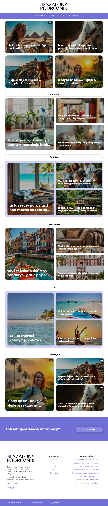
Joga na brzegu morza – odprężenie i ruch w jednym (78, 339)
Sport (44, 16)
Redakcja (12, 483)
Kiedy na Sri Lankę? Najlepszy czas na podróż (77, 81)
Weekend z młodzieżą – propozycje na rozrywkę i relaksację (78, 247)
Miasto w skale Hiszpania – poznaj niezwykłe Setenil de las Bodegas (78, 47)
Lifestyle (63, 16)
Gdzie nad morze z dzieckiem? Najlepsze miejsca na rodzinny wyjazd (86, 483)
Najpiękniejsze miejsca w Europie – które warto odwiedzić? (25, 81)
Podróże (53, 16)
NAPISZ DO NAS (89, 429)
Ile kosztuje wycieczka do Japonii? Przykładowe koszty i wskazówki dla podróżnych (77, 209)
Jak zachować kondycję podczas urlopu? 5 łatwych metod (25, 338)
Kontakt (11, 487)
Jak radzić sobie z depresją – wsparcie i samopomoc (79, 144)
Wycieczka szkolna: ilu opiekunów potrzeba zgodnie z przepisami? (76, 182)
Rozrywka (73, 16)
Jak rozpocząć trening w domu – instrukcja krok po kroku (28, 142)
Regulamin (54, 502)
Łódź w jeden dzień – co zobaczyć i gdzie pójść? (27, 272)
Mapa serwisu (37, 502)
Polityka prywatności (16, 502)
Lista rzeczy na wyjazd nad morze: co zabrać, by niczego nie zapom (28, 207)
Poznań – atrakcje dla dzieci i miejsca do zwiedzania (78, 274)
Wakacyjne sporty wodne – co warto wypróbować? (77, 312)
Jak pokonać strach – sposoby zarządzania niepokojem (74, 117)
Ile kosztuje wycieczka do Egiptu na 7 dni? (29, 47)
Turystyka (34, 16)
